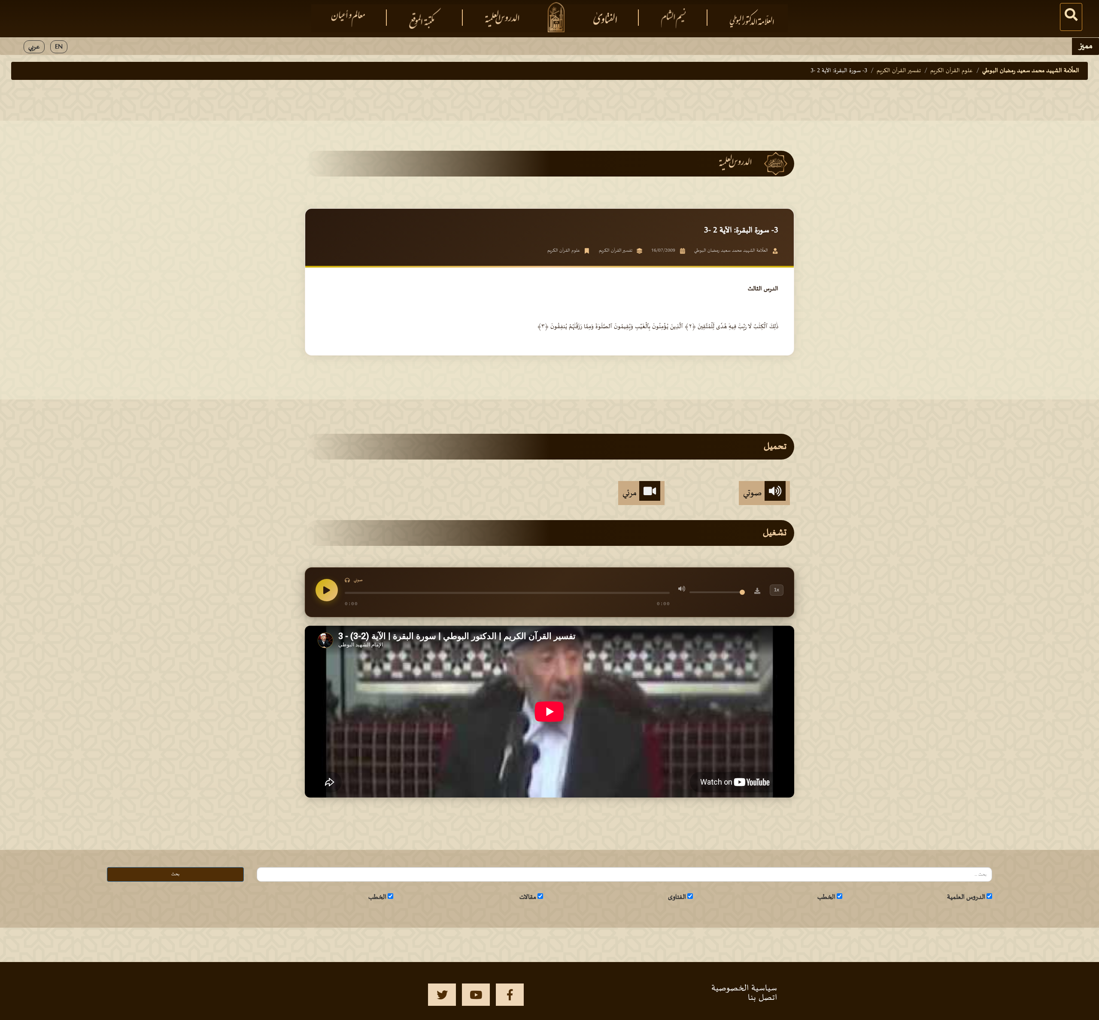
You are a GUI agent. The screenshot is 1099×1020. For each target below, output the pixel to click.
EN (59, 47)
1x (776, 589)
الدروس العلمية (966, 897)
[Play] (327, 590)
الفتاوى (677, 897)
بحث (175, 874)
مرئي (630, 493)
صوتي (754, 493)
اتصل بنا (762, 997)
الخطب (826, 897)
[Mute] (682, 590)
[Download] (757, 592)
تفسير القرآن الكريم (899, 70)
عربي (34, 47)
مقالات (527, 897)
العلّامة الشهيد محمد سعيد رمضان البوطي (1030, 70)
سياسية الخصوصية (744, 988)
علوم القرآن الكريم (951, 70)
